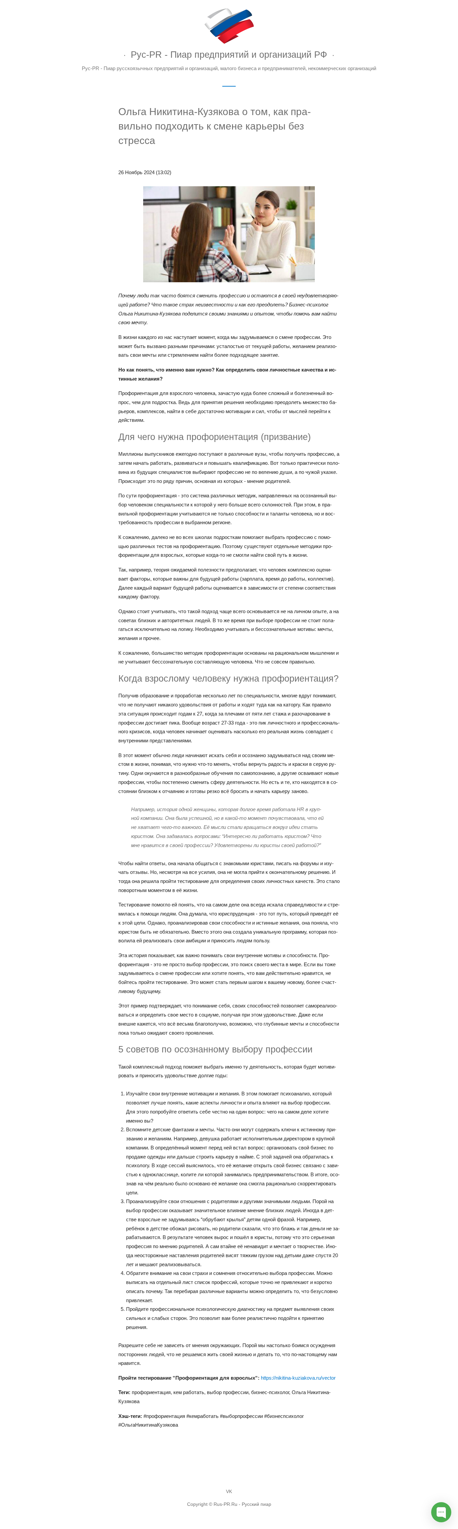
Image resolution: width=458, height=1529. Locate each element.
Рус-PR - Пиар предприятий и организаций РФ (229, 54)
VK (229, 1491)
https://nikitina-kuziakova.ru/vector (298, 1378)
